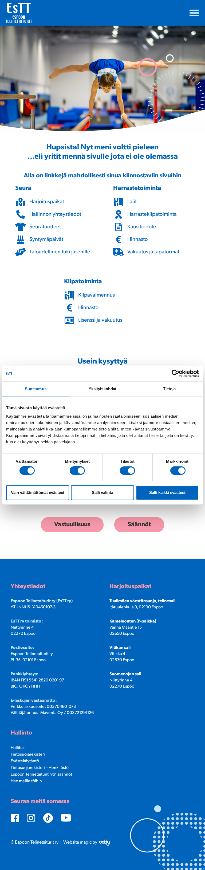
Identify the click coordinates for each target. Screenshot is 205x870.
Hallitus (18, 748)
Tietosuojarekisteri (28, 754)
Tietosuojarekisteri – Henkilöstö (40, 768)
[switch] (77, 470)
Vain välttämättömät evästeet (37, 492)
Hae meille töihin (26, 781)
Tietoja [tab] (169, 388)
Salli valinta (102, 492)
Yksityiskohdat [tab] (102, 388)
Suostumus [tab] (35, 388)
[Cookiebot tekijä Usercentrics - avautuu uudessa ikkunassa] (175, 373)
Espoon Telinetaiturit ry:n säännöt (41, 774)
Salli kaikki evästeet (167, 492)
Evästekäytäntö (25, 761)
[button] (194, 13)
